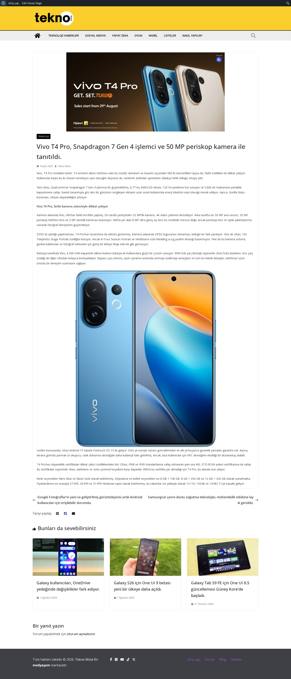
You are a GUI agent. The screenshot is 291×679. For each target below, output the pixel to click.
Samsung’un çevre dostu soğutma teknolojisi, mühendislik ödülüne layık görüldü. (201, 500)
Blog (222, 659)
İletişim (236, 659)
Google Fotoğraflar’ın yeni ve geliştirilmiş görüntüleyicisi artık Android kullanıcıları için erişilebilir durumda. (89, 500)
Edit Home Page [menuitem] (32, 3)
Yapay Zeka (120, 35)
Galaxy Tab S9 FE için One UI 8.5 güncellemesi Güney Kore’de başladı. (220, 589)
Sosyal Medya (95, 35)
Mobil (153, 35)
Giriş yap (193, 659)
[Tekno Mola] (37, 35)
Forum (210, 659)
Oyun (138, 35)
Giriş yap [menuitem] (13, 3)
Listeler (170, 35)
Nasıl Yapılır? (192, 35)
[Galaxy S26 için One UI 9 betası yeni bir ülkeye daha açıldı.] (145, 541)
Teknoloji (43, 136)
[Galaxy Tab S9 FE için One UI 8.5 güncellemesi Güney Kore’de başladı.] (222, 541)
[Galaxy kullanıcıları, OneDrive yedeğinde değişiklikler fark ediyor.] (68, 541)
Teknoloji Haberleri (63, 35)
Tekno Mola (64, 166)
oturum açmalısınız (81, 634)
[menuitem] (3, 3)
